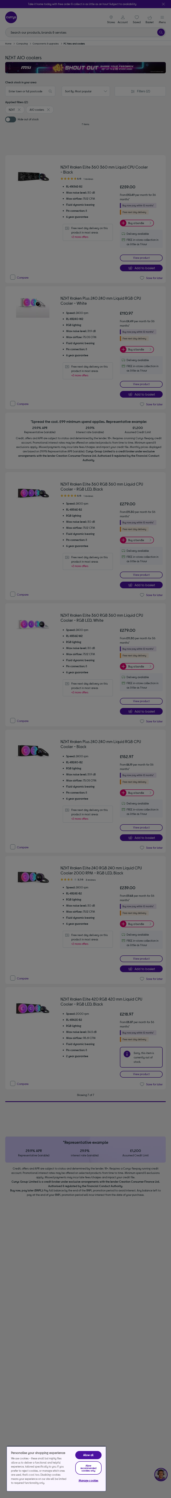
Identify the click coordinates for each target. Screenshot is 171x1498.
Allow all (88, 1455)
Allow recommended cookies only (88, 1468)
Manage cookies (88, 1480)
